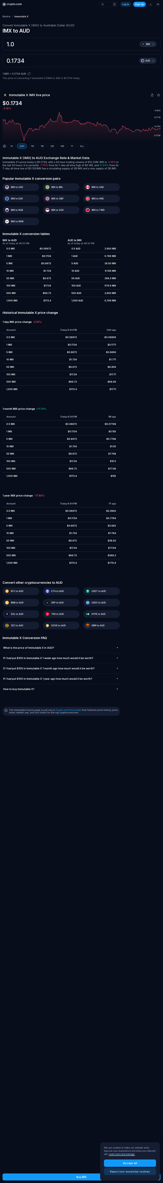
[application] (81, 126)
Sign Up (139, 4)
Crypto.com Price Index (68, 710)
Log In (125, 4)
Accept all (130, 1163)
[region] (130, 1161)
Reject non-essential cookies (130, 1171)
